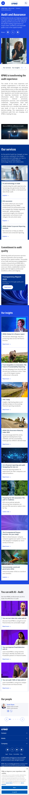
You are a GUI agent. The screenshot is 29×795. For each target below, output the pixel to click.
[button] (8, 711)
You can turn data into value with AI (14, 618)
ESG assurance (7, 201)
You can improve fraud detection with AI (13, 648)
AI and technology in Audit (11, 183)
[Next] (22, 719)
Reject (14, 787)
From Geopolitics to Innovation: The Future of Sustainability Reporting (14, 366)
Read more (7, 287)
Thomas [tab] (17, 719)
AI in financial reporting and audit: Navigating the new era (14, 466)
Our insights (16, 68)
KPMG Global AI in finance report (14, 334)
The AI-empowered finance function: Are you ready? (11, 533)
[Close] (27, 769)
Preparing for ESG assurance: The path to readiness (14, 499)
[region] (14, 781)
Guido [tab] (13, 719)
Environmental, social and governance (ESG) (11, 568)
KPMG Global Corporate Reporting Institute (14, 227)
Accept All (14, 792)
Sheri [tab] (11, 719)
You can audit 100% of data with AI (14, 680)
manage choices (9, 782)
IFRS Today (6, 399)
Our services (7, 68)
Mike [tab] (15, 719)
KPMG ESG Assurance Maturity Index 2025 (13, 431)
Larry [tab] (9, 719)
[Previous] (6, 719)
